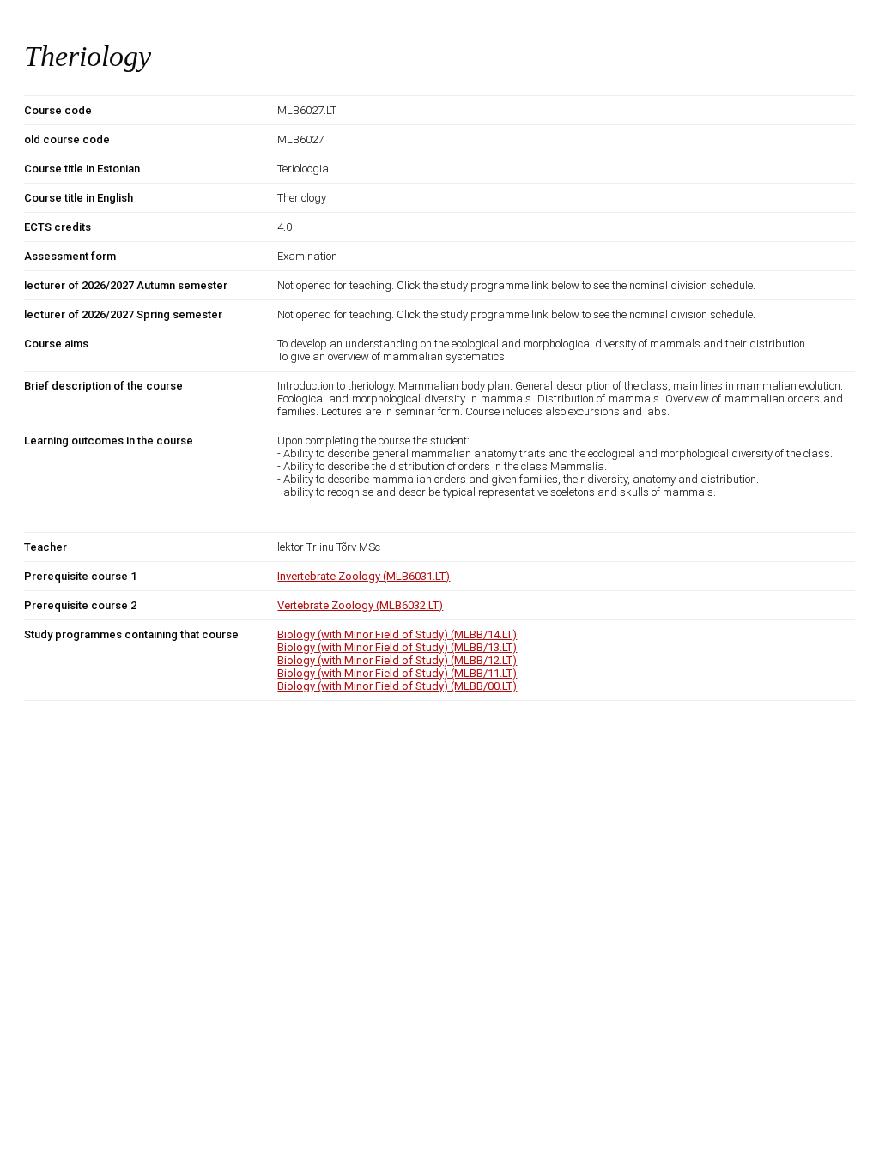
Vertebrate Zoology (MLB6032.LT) (360, 605)
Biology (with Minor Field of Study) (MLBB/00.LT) (397, 686)
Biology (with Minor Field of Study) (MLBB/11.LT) (397, 673)
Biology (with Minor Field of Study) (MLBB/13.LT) (397, 647)
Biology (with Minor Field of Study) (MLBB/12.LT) (397, 660)
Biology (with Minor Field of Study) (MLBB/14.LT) (397, 634)
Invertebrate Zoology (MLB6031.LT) (363, 576)
